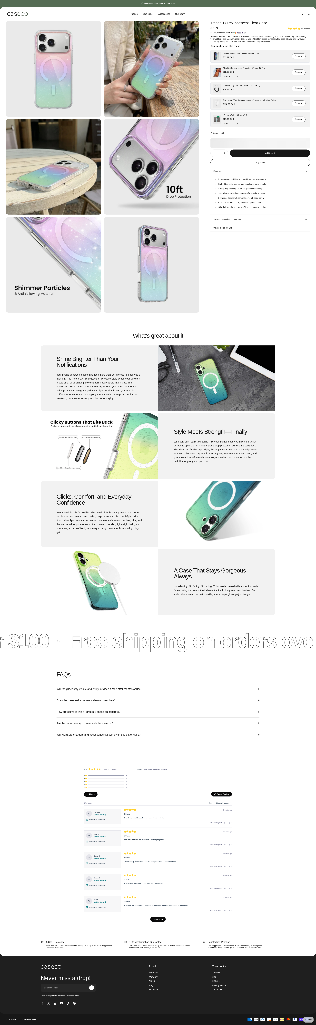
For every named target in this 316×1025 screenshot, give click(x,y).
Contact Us (217, 989)
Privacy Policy (219, 985)
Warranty (153, 977)
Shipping (153, 981)
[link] (217, 56)
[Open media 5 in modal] (53, 264)
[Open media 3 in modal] (53, 167)
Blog (214, 977)
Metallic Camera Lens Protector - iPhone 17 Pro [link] (244, 68)
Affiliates (216, 981)
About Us (153, 972)
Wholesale (154, 989)
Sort (211, 803)
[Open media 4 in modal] (151, 167)
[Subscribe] (91, 987)
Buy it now (260, 162)
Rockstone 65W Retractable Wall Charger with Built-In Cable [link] (249, 100)
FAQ (151, 985)
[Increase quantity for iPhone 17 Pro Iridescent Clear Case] (225, 153)
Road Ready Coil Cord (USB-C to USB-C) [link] (241, 86)
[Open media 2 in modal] (151, 69)
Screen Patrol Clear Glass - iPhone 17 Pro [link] (241, 53)
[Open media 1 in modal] (53, 69)
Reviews (216, 972)
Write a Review (224, 795)
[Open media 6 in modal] (151, 264)
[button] (298, 28)
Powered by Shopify (29, 1019)
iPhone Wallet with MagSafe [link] (235, 115)
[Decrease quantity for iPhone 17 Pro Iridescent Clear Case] (213, 153)
